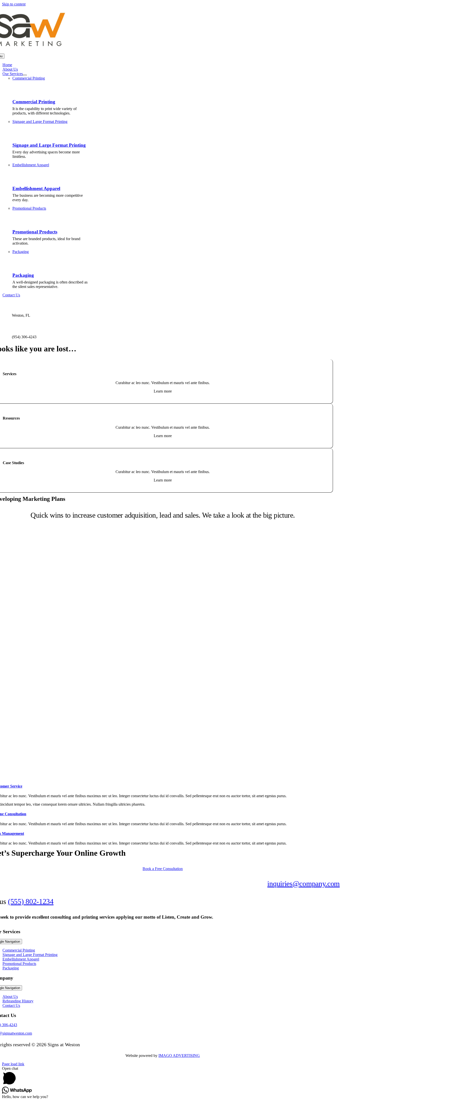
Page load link (13, 1064)
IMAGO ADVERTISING (179, 1055)
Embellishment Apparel (36, 188)
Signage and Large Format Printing (49, 145)
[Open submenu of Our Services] (25, 75)
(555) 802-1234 (31, 901)
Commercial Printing (33, 101)
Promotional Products (34, 231)
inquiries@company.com (303, 883)
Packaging (23, 275)
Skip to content (14, 4)
